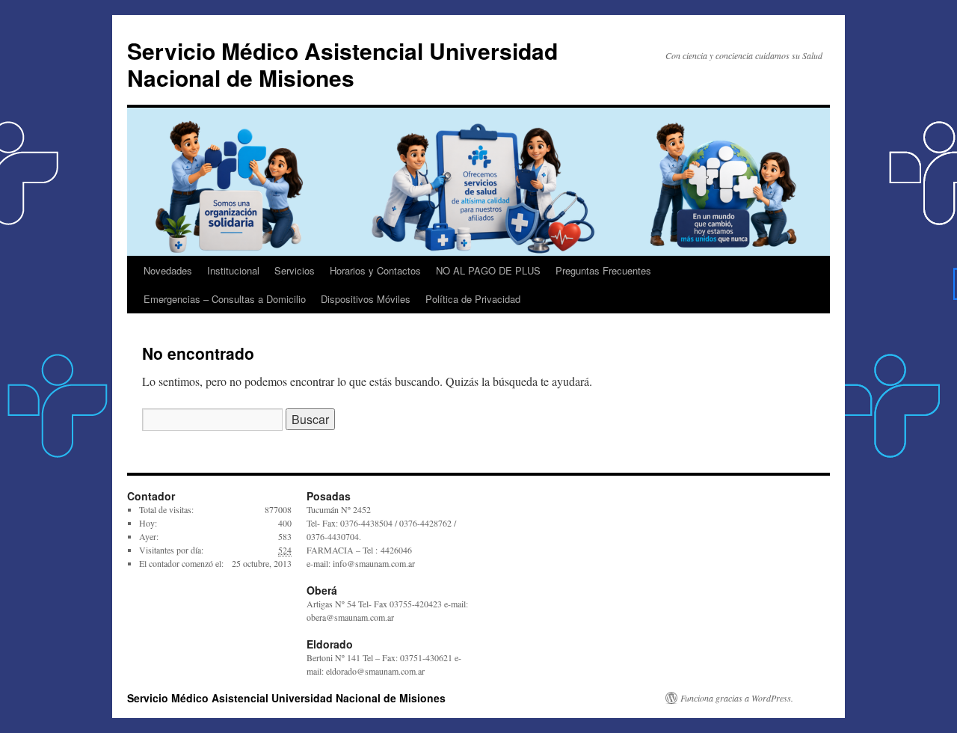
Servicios (294, 270)
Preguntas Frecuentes (603, 270)
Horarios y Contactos (375, 270)
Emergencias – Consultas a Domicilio (225, 299)
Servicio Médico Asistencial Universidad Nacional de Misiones (342, 63)
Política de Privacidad (472, 299)
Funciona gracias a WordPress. (736, 698)
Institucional (233, 270)
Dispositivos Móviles (365, 299)
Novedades (168, 270)
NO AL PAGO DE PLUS (488, 270)
